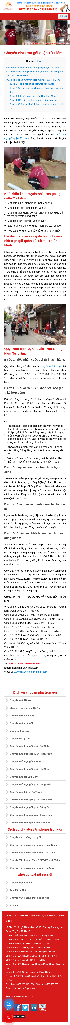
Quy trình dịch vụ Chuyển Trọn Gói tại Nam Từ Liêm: (33, 79)
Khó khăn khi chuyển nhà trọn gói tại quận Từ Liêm (32, 67)
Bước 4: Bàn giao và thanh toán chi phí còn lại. (33, 100)
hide (40, 61)
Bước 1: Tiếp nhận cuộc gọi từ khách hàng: (31, 83)
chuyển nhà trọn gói (51, 366)
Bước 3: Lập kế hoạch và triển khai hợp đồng (32, 96)
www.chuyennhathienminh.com (30, 671)
